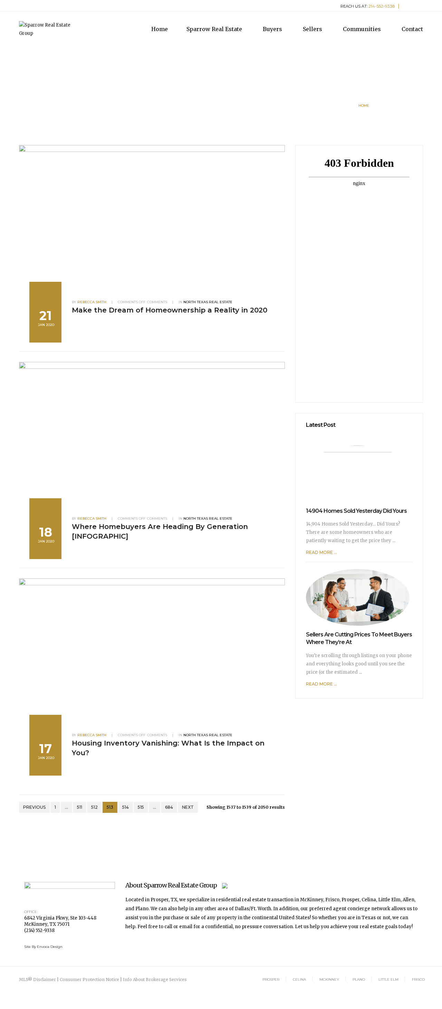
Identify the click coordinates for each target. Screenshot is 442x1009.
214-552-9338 (381, 6)
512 (94, 807)
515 (141, 807)
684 (169, 807)
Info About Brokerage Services (155, 979)
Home (159, 29)
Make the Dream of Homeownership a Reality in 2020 (169, 310)
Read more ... (321, 552)
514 (125, 807)
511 (79, 807)
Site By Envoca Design (43, 946)
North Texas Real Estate (207, 302)
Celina (299, 979)
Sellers (313, 29)
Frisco (418, 979)
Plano (359, 979)
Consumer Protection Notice (89, 979)
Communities (362, 29)
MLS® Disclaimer (37, 979)
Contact (412, 29)
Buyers (273, 29)
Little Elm (388, 979)
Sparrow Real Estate (214, 29)
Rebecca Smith (91, 302)
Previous (34, 807)
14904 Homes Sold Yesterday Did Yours (356, 511)
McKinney (329, 979)
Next (188, 807)
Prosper (270, 979)
